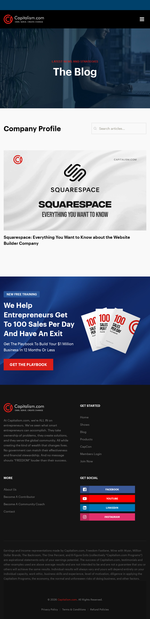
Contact (9, 511)
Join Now (86, 461)
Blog (83, 432)
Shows (84, 424)
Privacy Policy (49, 609)
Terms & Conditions (74, 609)
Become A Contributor (19, 496)
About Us (10, 489)
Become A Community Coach (24, 504)
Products (86, 439)
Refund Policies (99, 609)
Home (84, 417)
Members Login (91, 454)
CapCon (86, 446)
